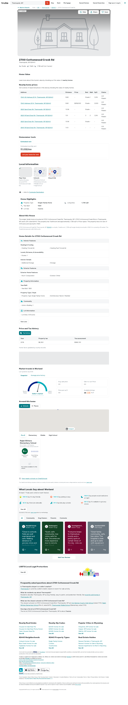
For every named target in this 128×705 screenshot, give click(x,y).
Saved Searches (99, 3)
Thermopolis (45, 7)
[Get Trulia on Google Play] (43, 670)
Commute (63, 518)
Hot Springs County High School (82, 603)
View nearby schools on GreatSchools (34, 478)
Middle (42, 435)
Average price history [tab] (38, 375)
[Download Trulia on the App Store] (30, 670)
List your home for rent (30, 154)
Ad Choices (101, 677)
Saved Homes (84, 3)
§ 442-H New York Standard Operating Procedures (31, 659)
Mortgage (67, 3)
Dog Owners (42, 518)
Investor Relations (64, 677)
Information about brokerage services (31, 662)
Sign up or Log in (114, 3)
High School (53, 435)
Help (89, 677)
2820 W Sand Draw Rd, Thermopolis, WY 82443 (36, 115)
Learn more (89, 482)
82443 (54, 7)
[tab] (25, 333)
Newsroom (56, 677)
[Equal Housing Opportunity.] (40, 689)
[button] (47, 3)
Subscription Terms (81, 677)
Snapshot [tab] (24, 375)
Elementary (33, 435)
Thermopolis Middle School (61, 605)
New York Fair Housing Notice (26, 661)
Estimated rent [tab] (26, 142)
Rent (58, 3)
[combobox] (30, 3)
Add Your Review (64, 557)
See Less (25, 322)
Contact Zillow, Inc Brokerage (27, 665)
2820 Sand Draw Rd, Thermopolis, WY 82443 (36, 109)
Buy (52, 3)
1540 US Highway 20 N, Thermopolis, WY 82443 (37, 97)
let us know (78, 684)
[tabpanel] (64, 152)
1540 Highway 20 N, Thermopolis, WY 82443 (36, 103)
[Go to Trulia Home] (5, 3)
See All (24, 509)
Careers (51, 677)
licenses (69, 656)
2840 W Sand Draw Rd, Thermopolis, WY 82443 (37, 127)
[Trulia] (21, 670)
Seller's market (37, 394)
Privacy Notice (94, 677)
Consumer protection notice (47, 662)
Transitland (42, 652)
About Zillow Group (32, 677)
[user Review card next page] (108, 537)
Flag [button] (36, 549)
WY (38, 7)
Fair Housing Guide (43, 677)
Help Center (55, 689)
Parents (53, 518)
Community (30, 518)
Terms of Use (73, 677)
